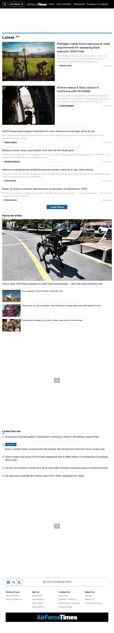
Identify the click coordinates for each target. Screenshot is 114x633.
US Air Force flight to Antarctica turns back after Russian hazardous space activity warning (56, 467)
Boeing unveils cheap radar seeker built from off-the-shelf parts (38, 150)
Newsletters (38, 599)
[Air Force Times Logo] (37, 4)
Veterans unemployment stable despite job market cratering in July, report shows (47, 169)
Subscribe (37, 595)
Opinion (11, 444)
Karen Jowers (11, 142)
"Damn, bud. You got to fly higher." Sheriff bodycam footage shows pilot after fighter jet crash (61, 305)
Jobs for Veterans (93, 603)
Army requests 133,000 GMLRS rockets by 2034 (42, 291)
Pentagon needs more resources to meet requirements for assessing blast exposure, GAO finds (83, 47)
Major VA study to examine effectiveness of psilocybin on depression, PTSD (44, 188)
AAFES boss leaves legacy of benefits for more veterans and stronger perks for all (48, 131)
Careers (88, 595)
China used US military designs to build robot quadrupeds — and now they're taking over (52, 283)
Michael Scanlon (12, 161)
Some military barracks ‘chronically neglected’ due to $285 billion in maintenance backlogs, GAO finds (56, 458)
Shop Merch (38, 606)
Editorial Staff (65, 606)
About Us (89, 599)
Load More (57, 207)
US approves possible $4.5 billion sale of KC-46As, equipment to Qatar (44, 475)
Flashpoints (79, 4)
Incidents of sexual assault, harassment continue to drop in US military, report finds (52, 436)
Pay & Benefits (64, 4)
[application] (57, 250)
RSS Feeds (37, 603)
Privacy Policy (12, 595)
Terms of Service (14, 599)
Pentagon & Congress (97, 4)
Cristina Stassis (67, 105)
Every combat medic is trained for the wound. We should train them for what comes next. (55, 449)
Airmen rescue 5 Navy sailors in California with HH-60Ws (78, 89)
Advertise (63, 595)
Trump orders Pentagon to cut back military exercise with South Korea (52, 320)
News (51, 4)
